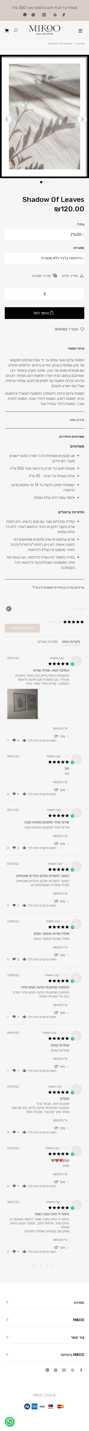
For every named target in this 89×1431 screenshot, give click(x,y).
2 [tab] (44, 182)
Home (80, 43)
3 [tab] (48, 182)
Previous (6, 119)
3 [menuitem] (36, 1266)
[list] (38, 705)
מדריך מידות (70, 276)
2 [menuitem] (41, 1266)
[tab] (71, 643)
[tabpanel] (44, 116)
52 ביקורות (55, 622)
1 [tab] (41, 182)
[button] (61, 736)
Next (82, 119)
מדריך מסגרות (41, 276)
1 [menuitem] (46, 1266)
